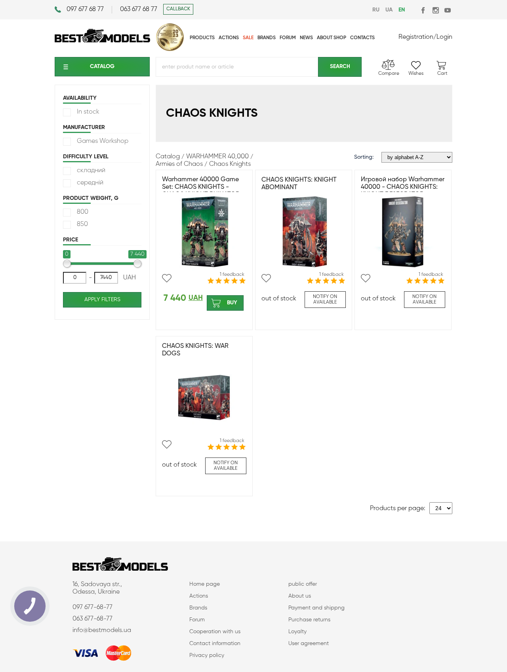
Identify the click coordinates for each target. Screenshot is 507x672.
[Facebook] (424, 10)
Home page (204, 584)
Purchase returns (309, 620)
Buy (232, 303)
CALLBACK (178, 9)
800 (82, 212)
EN (401, 10)
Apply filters (102, 299)
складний (91, 170)
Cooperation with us (214, 631)
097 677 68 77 (85, 9)
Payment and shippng (316, 608)
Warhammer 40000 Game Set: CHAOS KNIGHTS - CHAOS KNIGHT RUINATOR (201, 187)
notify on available (325, 299)
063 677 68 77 (138, 9)
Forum (197, 620)
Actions (198, 596)
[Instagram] (435, 10)
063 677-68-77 (92, 619)
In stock (88, 112)
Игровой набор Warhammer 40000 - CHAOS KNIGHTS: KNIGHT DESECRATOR (402, 187)
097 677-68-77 (92, 607)
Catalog (102, 66)
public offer (302, 584)
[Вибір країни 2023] (170, 49)
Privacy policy (206, 655)
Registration (415, 37)
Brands (198, 608)
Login (444, 37)
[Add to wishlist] (167, 278)
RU (375, 10)
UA (389, 10)
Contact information (214, 643)
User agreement (308, 643)
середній (90, 183)
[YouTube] (447, 10)
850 (82, 224)
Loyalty (297, 631)
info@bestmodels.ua (101, 630)
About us (299, 596)
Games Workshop (102, 141)
